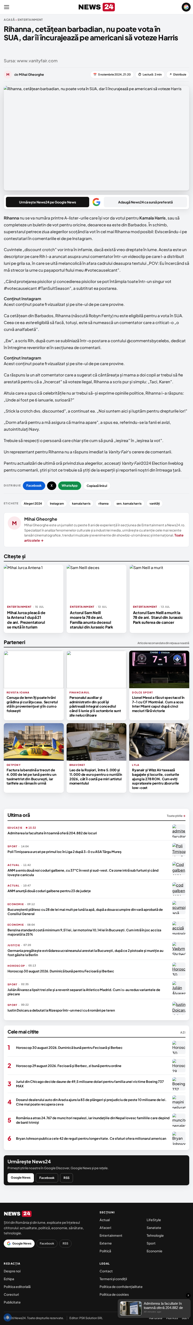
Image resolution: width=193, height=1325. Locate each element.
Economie (154, 1251)
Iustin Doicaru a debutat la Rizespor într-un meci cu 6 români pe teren (61, 1010)
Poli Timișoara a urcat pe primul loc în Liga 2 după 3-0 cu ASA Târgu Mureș (64, 851)
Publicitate (12, 1302)
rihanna (103, 503)
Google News (21, 1177)
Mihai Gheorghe (40, 519)
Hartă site (155, 1318)
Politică (105, 1251)
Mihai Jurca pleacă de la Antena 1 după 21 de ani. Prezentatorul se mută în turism (26, 619)
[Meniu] (6, 7)
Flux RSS (172, 1318)
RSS (66, 1178)
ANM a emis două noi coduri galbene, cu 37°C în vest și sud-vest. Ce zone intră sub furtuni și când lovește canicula (83, 872)
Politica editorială (17, 1286)
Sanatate (154, 1227)
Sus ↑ (185, 1318)
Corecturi (11, 1294)
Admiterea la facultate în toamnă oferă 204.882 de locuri (52, 833)
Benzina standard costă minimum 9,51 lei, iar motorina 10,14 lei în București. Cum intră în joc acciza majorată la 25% (84, 932)
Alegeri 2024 (33, 503)
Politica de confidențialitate (121, 1286)
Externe (106, 1243)
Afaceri (105, 1227)
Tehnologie (155, 1235)
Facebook (34, 485)
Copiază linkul (97, 486)
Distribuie (177, 74)
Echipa (9, 1279)
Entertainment (111, 1235)
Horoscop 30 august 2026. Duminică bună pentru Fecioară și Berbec (61, 971)
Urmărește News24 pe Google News (47, 202)
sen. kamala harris (129, 503)
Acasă (9, 19)
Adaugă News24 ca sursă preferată (145, 202)
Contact (106, 1271)
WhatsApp (70, 485)
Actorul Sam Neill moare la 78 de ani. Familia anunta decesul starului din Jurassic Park (91, 619)
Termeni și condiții (113, 1279)
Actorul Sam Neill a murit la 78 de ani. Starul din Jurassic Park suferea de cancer (158, 617)
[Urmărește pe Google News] (186, 7)
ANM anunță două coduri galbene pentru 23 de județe (49, 891)
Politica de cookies (114, 1294)
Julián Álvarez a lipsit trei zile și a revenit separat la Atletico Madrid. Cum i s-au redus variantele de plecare (84, 991)
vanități (154, 503)
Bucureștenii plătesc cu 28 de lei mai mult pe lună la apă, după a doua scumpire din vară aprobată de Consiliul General (85, 911)
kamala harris (81, 503)
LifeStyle (154, 1220)
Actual (105, 1220)
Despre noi (12, 1271)
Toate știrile (176, 816)
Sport (151, 1243)
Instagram (57, 503)
